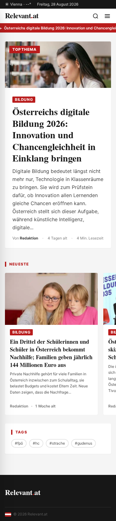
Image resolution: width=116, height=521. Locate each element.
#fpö (19, 443)
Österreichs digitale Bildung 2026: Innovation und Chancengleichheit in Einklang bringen (54, 135)
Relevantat (23, 492)
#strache (57, 443)
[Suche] (95, 16)
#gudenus (83, 443)
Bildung (24, 99)
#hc (36, 443)
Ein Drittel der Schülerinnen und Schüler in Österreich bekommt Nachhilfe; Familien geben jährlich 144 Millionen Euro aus (51, 353)
